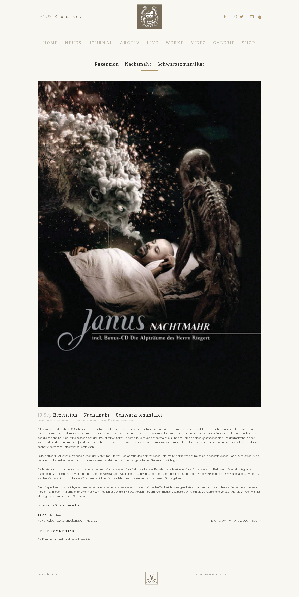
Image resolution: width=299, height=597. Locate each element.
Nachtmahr (57, 515)
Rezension (79, 420)
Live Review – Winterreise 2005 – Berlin (235, 520)
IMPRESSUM (207, 574)
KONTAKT (222, 574)
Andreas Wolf (101, 420)
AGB (194, 574)
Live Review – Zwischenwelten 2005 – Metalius (68, 520)
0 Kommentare (123, 420)
